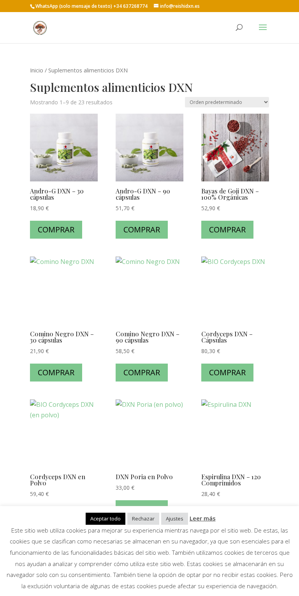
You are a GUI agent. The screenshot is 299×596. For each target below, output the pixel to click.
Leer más (203, 518)
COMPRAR (56, 229)
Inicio (36, 70)
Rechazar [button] (143, 518)
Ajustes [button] (174, 518)
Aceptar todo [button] (105, 518)
